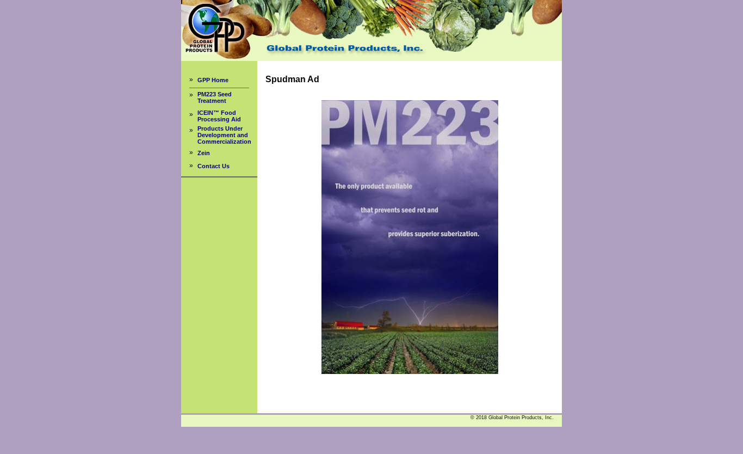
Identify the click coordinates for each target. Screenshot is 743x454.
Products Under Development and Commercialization (224, 135)
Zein (203, 153)
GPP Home (212, 80)
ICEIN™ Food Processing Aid (219, 115)
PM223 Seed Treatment (214, 97)
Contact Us (213, 166)
